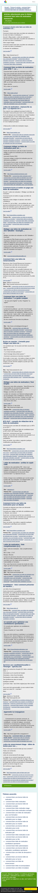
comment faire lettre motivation (13, 64)
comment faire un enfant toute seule (17, 737)
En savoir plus (29, 891)
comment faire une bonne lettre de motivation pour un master (16, 822)
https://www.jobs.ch (12, 608)
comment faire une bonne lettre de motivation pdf (16, 831)
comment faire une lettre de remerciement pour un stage (21, 288)
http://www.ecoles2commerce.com (17, 174)
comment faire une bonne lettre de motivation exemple (16, 805)
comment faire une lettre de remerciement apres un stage (19, 776)
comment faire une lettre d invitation (17, 868)
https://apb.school (12, 93)
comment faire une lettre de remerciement (13, 291)
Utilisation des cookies (18, 875)
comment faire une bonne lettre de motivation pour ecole (18, 177)
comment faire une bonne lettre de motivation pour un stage (18, 780)
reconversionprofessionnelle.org (16, 256)
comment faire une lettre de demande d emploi (18, 853)
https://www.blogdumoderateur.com (17, 649)
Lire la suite (6, 51)
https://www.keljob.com (13, 132)
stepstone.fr (10, 489)
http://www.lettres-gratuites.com (16, 215)
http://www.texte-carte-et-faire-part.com (18, 772)
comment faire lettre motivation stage (18, 808)
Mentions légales (13, 874)
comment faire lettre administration (17, 846)
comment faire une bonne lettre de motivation (16, 375)
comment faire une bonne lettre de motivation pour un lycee (16, 858)
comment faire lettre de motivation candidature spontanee (16, 842)
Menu (33, 1)
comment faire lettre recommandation (18, 865)
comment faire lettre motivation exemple (19, 810)
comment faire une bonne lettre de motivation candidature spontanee (16, 849)
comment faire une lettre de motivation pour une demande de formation (19, 416)
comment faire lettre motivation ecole (25, 62)
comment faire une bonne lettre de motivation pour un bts (16, 838)
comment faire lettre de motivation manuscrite (23, 134)
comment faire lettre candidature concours (20, 581)
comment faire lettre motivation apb (20, 95)
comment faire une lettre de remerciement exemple (16, 290)
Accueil (4, 874)
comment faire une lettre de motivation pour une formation (18, 814)
